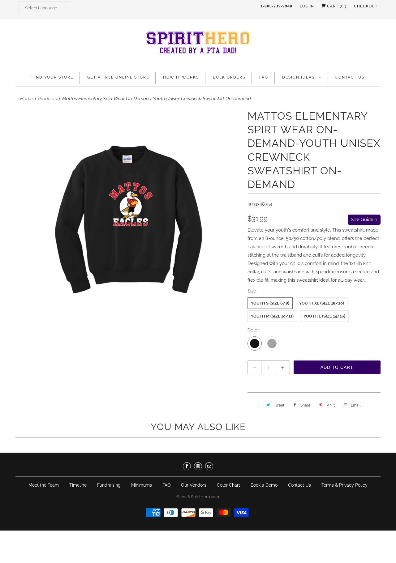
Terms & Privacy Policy (344, 485)
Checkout (365, 6)
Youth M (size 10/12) (272, 316)
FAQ (263, 77)
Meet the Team (43, 485)
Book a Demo (264, 485)
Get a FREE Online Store (118, 77)
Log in (307, 6)
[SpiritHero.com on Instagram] (198, 466)
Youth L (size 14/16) (324, 316)
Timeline (78, 485)
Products (47, 98)
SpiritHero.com (205, 496)
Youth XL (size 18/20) (321, 303)
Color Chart (228, 485)
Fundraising (109, 485)
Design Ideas (299, 77)
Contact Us (349, 77)
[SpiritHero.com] (198, 44)
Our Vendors (193, 485)
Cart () (336, 6)
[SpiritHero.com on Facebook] (187, 466)
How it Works (181, 77)
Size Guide (363, 219)
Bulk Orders (229, 77)
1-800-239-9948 (276, 6)
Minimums (141, 485)
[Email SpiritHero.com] (209, 466)
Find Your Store (52, 77)
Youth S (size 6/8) (270, 303)
